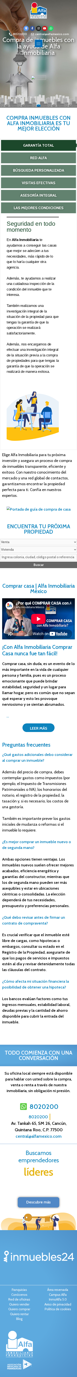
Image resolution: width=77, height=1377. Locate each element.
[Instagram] (38, 28)
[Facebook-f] (32, 28)
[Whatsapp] (50, 28)
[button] (39, 43)
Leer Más (38, 728)
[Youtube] (44, 28)
